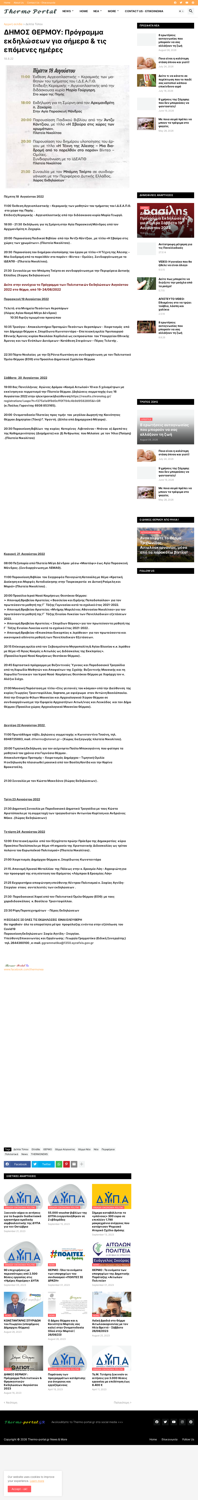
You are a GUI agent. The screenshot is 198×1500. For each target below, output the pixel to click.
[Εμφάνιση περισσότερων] (81, 1164)
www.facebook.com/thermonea (24, 969)
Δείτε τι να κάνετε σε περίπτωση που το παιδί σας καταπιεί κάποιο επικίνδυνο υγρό (175, 81)
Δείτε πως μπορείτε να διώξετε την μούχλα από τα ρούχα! (175, 282)
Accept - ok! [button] (19, 1489)
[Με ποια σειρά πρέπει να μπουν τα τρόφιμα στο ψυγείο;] (146, 124)
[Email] (74, 1164)
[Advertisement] (75, 496)
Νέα (96, 1149)
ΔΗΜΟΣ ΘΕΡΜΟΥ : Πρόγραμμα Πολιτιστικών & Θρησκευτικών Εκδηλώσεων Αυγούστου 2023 (23, 1381)
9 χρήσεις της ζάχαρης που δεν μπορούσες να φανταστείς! (174, 103)
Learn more (37, 1480)
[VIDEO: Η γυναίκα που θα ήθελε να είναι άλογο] (146, 266)
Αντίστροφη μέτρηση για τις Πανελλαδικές (175, 246)
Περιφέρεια (108, 1149)
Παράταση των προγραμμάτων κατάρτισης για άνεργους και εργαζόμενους (66, 1380)
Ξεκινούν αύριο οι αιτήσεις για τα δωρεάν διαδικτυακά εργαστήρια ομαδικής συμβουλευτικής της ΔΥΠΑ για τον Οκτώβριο (22, 1219)
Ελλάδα (36, 1149)
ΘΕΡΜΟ (47, 1149)
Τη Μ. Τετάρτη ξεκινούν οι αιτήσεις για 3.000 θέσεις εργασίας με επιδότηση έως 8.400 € (111, 1380)
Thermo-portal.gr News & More (47, 1439)
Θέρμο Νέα (84, 1149)
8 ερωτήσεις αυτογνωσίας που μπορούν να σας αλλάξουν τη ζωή (171, 40)
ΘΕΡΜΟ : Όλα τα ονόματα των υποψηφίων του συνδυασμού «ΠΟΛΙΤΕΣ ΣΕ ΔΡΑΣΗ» (65, 1275)
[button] (181, 11)
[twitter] (181, 2)
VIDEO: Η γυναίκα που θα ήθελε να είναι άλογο (175, 263)
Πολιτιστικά (11, 1154)
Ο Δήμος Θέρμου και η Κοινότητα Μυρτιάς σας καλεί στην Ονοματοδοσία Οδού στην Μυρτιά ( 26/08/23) (66, 1327)
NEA (96, 11)
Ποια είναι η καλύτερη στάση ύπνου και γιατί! (174, 60)
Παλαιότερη (121, 1402)
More (112, 11)
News (66, 11)
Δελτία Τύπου (34, 24)
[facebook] (175, 2)
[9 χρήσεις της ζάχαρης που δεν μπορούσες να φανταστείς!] (146, 104)
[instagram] (182, 1422)
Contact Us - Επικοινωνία (41, 2)
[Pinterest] (66, 1164)
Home (7, 2)
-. (17, 965)
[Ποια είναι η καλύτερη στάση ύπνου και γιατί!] (146, 63)
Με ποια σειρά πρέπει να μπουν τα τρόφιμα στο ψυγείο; (175, 123)
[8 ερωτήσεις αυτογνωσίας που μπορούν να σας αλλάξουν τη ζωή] (146, 39)
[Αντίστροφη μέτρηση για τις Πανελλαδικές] (146, 249)
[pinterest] (193, 2)
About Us (19, 2)
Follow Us (188, 1439)
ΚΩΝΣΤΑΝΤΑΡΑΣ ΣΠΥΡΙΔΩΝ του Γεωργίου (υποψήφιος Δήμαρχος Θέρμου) (22, 1324)
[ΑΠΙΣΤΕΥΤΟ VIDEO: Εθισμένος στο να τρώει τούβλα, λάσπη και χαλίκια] (146, 303)
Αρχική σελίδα (13, 24)
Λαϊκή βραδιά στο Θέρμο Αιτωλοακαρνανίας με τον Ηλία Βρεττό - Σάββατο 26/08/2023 (110, 1326)
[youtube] (187, 2)
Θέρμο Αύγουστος (65, 1149)
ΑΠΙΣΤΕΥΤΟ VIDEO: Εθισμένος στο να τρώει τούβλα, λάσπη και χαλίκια (175, 304)
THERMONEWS (39, 1154)
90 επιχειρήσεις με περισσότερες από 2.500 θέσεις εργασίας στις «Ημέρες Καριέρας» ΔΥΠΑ (21, 1275)
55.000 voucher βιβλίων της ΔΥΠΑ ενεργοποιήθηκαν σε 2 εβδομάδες (67, 1216)
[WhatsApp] (59, 1164)
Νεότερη (11, 1402)
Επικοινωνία (170, 1439)
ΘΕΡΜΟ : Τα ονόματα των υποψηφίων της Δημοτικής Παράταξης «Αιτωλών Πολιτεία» (110, 1275)
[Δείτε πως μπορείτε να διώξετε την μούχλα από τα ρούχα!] (146, 283)
